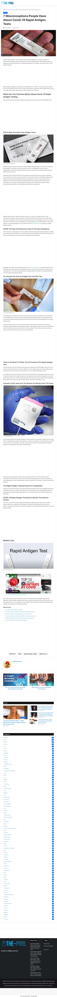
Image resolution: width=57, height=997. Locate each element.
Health (9, 9)
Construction (7, 839)
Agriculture (6, 865)
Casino (5, 744)
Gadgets (6, 914)
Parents (6, 857)
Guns (5, 881)
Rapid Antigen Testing (31, 654)
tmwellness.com (36, 223)
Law (5, 773)
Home (5, 9)
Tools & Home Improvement (10, 828)
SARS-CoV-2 (43, 654)
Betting (5, 792)
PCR (20, 654)
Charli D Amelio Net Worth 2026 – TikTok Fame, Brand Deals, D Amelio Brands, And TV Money (45, 714)
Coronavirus (6, 888)
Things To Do (7, 870)
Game (5, 755)
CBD (5, 781)
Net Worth (6, 801)
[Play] (46, 587)
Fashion (6, 761)
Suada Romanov (17, 661)
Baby (5, 843)
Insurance (6, 868)
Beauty (5, 779)
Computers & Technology (9, 770)
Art (4, 819)
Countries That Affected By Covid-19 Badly (22, 576)
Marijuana (6, 854)
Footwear (6, 910)
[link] (8, 576)
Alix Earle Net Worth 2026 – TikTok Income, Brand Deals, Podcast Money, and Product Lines (14, 722)
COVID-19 (13, 654)
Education (6, 753)
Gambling (6, 757)
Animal (5, 810)
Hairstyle (6, 879)
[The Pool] (7, 3)
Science (6, 907)
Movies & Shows (7, 834)
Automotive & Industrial (9, 848)
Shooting (6, 896)
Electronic (6, 841)
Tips (5, 777)
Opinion (5, 905)
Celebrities (6, 821)
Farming (6, 919)
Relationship (6, 797)
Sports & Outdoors (8, 817)
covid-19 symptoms (34, 267)
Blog (5, 795)
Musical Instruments (8, 894)
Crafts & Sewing (7, 903)
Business (6, 737)
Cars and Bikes (7, 804)
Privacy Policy (47, 943)
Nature (5, 890)
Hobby (5, 812)
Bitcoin (5, 892)
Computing (6, 784)
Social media (7, 837)
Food (5, 775)
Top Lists (6, 859)
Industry (6, 832)
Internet (6, 852)
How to (5, 846)
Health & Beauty (7, 861)
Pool (5, 790)
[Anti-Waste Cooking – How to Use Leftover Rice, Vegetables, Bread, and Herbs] (33, 721)
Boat (5, 877)
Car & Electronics (8, 764)
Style (5, 786)
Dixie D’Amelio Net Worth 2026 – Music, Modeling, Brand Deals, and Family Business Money (45, 708)
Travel (5, 750)
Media (5, 874)
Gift (5, 850)
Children (6, 826)
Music (5, 823)
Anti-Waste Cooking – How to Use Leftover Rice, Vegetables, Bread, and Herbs (45, 721)
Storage (6, 901)
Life (5, 746)
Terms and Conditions (48, 946)
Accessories (6, 883)
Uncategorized (7, 806)
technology (6, 799)
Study (5, 863)
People (5, 885)
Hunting (6, 899)
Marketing (6, 768)
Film (5, 872)
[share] (38, 575)
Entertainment (7, 815)
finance (5, 759)
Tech (5, 748)
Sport (5, 766)
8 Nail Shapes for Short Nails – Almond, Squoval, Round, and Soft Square (35, 974)
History (5, 916)
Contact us (46, 949)
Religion (6, 912)
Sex (5, 808)
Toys (5, 830)
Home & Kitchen (7, 788)
